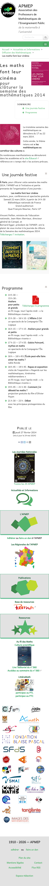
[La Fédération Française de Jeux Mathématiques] (6, 769)
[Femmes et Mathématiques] (9, 729)
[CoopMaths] (10, 790)
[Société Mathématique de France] (22, 800)
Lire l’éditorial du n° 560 (24, 667)
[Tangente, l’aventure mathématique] (31, 810)
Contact (38, 862)
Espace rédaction (24, 875)
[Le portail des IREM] (35, 709)
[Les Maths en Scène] (35, 790)
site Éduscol (31, 158)
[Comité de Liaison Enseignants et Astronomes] (6, 800)
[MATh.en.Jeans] (24, 769)
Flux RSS (36, 867)
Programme (31, 112)
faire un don (25, 538)
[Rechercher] (45, 37)
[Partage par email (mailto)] (19, 442)
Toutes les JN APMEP (24, 484)
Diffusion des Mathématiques (16, 52)
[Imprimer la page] (27, 442)
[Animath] (29, 719)
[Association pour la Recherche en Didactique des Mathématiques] (4, 719)
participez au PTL (24, 692)
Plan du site (24, 858)
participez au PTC (24, 696)
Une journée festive (35, 108)
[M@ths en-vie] (40, 769)
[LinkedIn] (24, 442)
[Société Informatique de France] (36, 779)
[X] (30, 442)
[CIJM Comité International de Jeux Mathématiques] (23, 759)
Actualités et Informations (26, 49)
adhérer (15, 849)
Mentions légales (15, 862)
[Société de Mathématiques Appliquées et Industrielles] (11, 779)
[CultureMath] (39, 749)
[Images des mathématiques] (15, 819)
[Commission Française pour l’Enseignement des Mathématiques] (11, 709)
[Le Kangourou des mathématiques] (6, 810)
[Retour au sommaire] (46, 173)
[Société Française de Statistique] (14, 749)
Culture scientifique (24, 645)
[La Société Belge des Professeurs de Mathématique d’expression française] (39, 800)
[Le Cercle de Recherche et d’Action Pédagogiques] (34, 729)
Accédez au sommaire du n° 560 (23, 670)
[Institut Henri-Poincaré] (39, 759)
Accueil (5, 49)
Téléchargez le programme (35, 306)
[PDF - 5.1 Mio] (35, 299)
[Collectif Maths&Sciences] (6, 759)
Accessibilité (15, 867)
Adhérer (11, 538)
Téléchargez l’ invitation (12, 234)
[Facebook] (22, 442)
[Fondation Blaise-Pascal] (23, 739)
